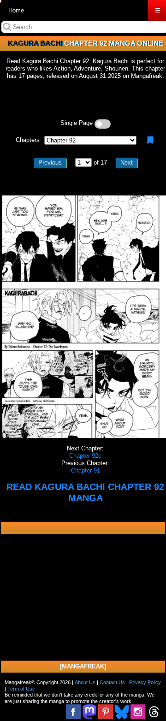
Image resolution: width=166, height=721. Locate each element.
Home (16, 10)
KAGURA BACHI (35, 43)
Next (126, 162)
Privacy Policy (145, 682)
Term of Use (21, 688)
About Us (85, 682)
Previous (50, 162)
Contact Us (112, 682)
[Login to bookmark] (150, 140)
